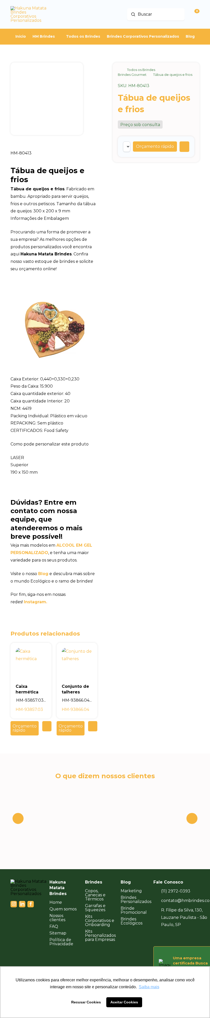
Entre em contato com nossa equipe (43, 510)
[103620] (184, 146)
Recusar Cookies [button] (86, 1002)
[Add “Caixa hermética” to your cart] (46, 726)
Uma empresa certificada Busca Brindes (190, 963)
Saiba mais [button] (149, 987)
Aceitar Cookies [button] (124, 1002)
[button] (155, 146)
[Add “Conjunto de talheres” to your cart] (92, 726)
